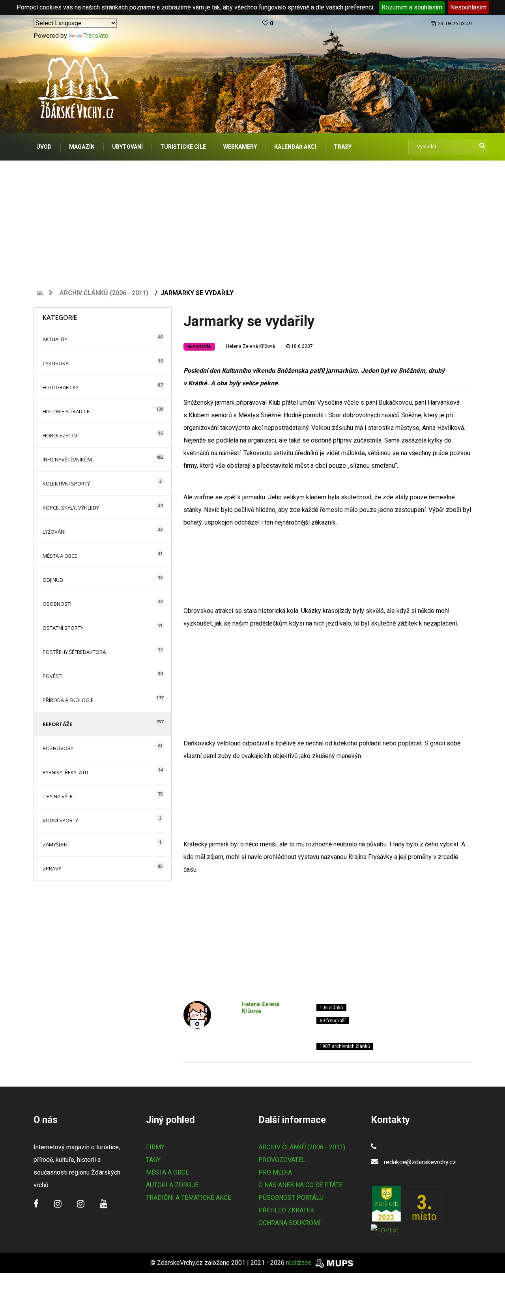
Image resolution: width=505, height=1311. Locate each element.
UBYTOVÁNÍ (127, 147)
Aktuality (55, 339)
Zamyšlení (56, 844)
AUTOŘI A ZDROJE (172, 1185)
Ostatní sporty (63, 627)
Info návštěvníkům (67, 459)
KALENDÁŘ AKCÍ (295, 147)
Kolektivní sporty (66, 483)
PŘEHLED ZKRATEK (286, 1210)
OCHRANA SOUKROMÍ (289, 1223)
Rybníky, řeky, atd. (66, 772)
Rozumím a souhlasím (412, 7)
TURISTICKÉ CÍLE (183, 147)
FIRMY (155, 1147)
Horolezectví (61, 435)
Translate (95, 35)
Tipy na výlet (59, 796)
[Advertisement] (252, 219)
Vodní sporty (60, 820)
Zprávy (52, 868)
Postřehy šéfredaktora (74, 652)
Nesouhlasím (468, 7)
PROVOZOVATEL (281, 1159)
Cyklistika (56, 363)
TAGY (153, 1159)
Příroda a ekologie (68, 700)
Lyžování (54, 531)
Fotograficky (61, 387)
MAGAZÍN (82, 147)
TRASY (343, 147)
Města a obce (60, 555)
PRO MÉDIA (275, 1172)
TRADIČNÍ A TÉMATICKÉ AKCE (188, 1197)
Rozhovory (58, 748)
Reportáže (57, 724)
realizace (299, 1262)
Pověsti (53, 676)
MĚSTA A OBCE (167, 1172)
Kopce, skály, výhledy (71, 507)
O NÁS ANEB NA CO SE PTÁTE (300, 1185)
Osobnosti (57, 603)
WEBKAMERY (240, 147)
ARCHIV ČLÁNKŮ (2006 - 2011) (301, 1147)
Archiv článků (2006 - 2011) (104, 293)
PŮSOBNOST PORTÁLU (291, 1197)
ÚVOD (44, 147)
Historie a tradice (66, 411)
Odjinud (53, 579)
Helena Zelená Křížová (250, 346)
